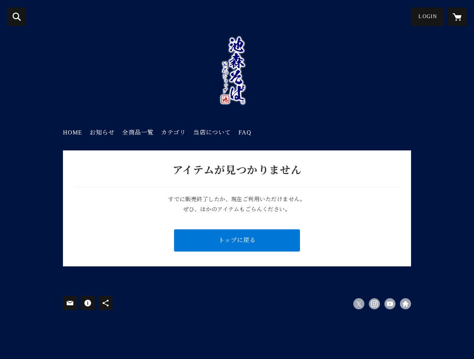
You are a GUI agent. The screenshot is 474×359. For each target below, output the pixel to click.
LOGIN (427, 16)
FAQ (244, 132)
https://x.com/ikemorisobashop (358, 303)
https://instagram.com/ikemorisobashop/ (374, 303)
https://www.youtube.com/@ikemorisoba (389, 303)
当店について (212, 132)
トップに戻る (237, 240)
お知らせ (102, 132)
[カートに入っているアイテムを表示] (457, 16)
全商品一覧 (138, 132)
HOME (72, 132)
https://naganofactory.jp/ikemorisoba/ (405, 303)
